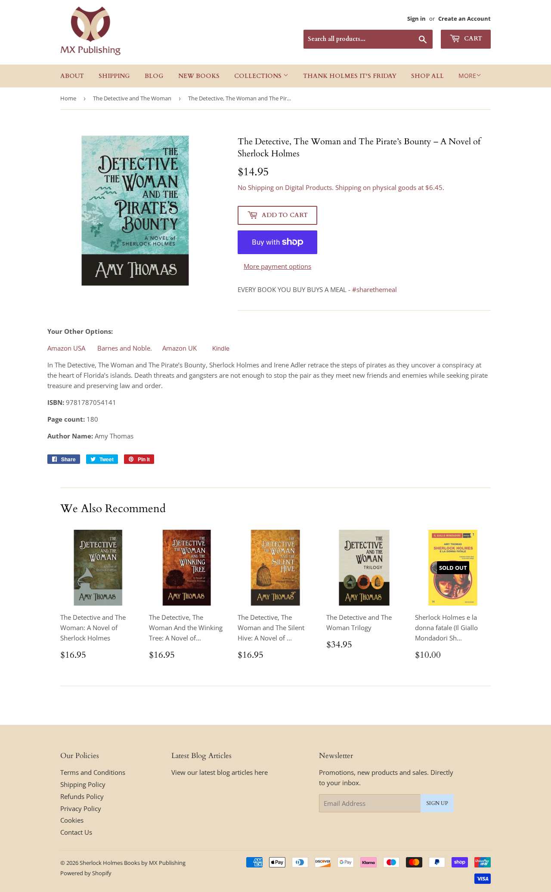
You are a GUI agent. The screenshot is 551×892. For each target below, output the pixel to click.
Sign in (416, 18)
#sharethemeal (374, 289)
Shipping (114, 76)
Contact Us (76, 832)
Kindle (220, 348)
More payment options (277, 266)
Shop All (427, 76)
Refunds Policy (82, 796)
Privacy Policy (80, 808)
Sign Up (437, 803)
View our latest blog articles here (219, 772)
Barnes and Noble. (124, 348)
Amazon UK (179, 348)
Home (68, 98)
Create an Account (464, 18)
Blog (154, 76)
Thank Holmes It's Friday (349, 76)
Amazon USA (66, 348)
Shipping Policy (82, 784)
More (467, 75)
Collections (258, 76)
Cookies (72, 820)
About (72, 76)
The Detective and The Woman (132, 98)
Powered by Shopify (85, 873)
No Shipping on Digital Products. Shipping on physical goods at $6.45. (341, 187)
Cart (472, 38)
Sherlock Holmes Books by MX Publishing (133, 863)
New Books (199, 76)
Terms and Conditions (92, 772)
